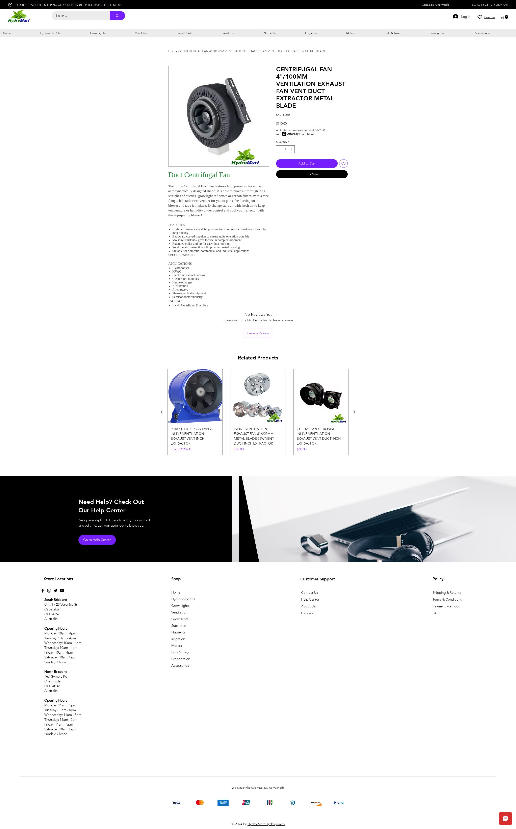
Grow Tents (179, 619)
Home (172, 51)
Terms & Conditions (447, 599)
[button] (504, 17)
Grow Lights (180, 606)
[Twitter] (55, 590)
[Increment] (291, 149)
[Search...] (117, 15)
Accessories (180, 665)
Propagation (180, 659)
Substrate (178, 626)
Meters (176, 646)
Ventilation (179, 612)
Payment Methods (447, 606)
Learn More (306, 134)
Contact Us (309, 593)
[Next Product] (354, 411)
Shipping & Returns (447, 593)
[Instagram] (49, 590)
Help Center (310, 599)
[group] (258, 412)
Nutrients (178, 632)
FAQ (436, 613)
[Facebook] (42, 590)
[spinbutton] (285, 149)
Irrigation (178, 639)
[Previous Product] (161, 411)
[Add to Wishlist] (343, 163)
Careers (307, 613)
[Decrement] (279, 149)
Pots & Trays (180, 652)
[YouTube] (61, 590)
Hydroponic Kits (183, 599)
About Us (308, 606)
